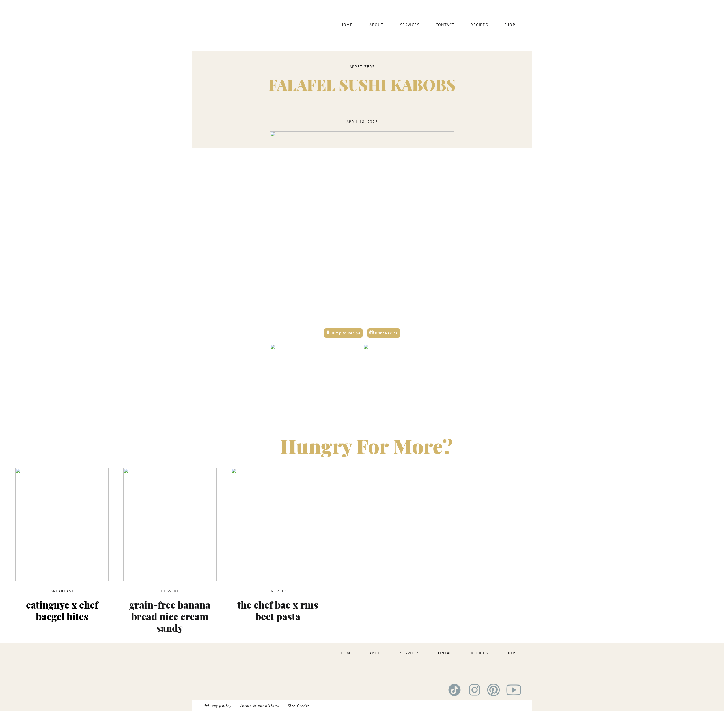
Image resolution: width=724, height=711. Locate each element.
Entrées (277, 591)
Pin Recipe (383, 544)
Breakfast (62, 591)
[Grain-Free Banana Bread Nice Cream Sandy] (170, 524)
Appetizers (362, 66)
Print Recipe (386, 333)
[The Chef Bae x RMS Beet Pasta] (277, 524)
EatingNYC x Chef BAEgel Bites (62, 610)
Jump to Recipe (345, 333)
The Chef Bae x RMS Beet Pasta (277, 610)
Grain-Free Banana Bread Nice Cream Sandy (169, 616)
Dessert (170, 591)
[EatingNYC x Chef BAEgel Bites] (62, 524)
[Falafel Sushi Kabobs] (362, 223)
